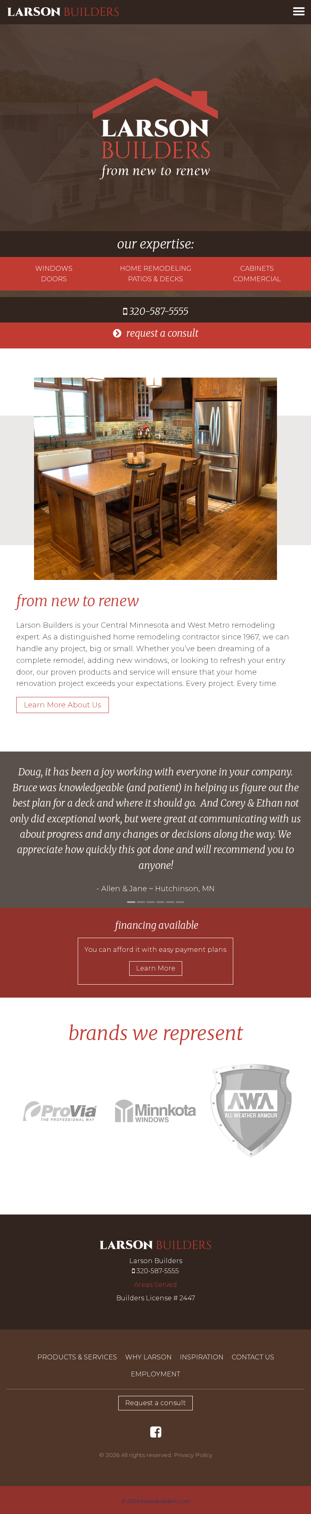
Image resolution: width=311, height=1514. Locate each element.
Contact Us (253, 1357)
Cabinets (257, 268)
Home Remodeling (156, 268)
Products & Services (77, 1357)
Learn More (155, 968)
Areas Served (155, 1285)
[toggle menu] (299, 10)
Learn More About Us (62, 705)
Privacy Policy (193, 1455)
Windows (53, 268)
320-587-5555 (157, 311)
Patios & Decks (155, 279)
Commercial (257, 279)
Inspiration (202, 1357)
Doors (54, 279)
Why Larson (148, 1357)
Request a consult (155, 1403)
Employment (155, 1374)
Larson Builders (63, 11)
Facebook (157, 1428)
